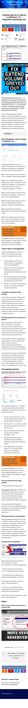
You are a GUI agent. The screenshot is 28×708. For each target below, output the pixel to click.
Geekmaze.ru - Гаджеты (14, 3)
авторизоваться (13, 684)
